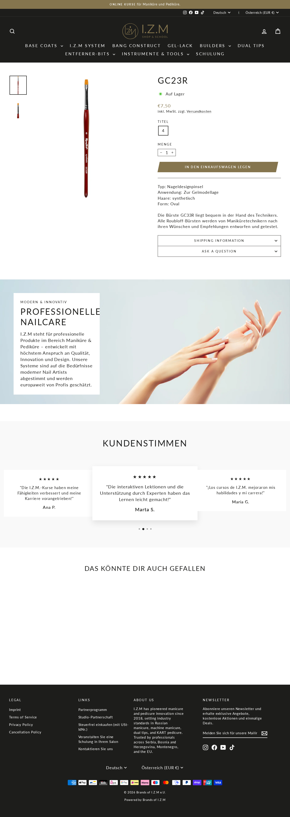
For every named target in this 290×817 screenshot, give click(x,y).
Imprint (15, 710)
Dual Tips (251, 45)
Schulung (210, 53)
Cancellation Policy (25, 732)
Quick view (41, 643)
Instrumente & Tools (154, 53)
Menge (165, 144)
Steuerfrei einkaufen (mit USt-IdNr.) (103, 726)
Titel (163, 122)
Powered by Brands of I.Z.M (144, 800)
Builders (213, 45)
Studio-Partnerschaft (95, 717)
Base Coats (42, 45)
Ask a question (219, 251)
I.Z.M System (88, 45)
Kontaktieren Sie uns (95, 749)
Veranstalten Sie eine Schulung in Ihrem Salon (98, 739)
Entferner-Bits (88, 53)
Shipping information (219, 240)
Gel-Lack (180, 45)
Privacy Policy (21, 724)
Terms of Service (23, 717)
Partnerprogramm (92, 710)
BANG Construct (136, 45)
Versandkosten (199, 111)
